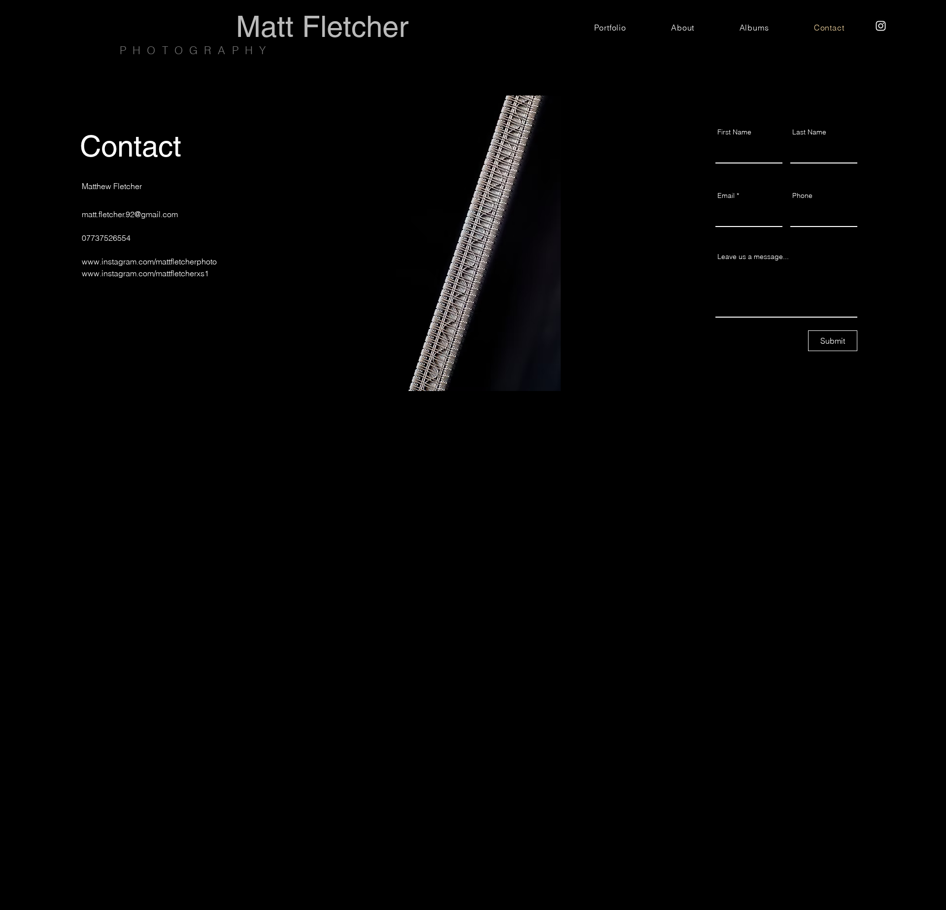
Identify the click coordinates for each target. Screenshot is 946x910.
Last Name (809, 132)
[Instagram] (880, 25)
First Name (734, 132)
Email (726, 195)
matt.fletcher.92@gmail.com (130, 214)
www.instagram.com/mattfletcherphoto (149, 261)
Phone (802, 195)
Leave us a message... (753, 256)
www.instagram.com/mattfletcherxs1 (145, 273)
